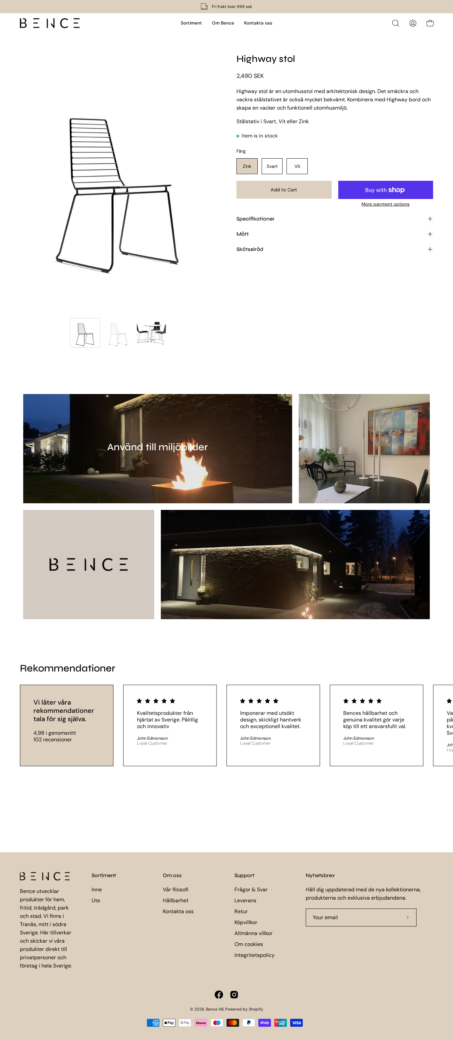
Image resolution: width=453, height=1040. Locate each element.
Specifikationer (255, 219)
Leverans (245, 900)
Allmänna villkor (253, 933)
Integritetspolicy (254, 955)
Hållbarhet (175, 900)
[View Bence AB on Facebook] (219, 995)
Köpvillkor (245, 922)
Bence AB (215, 1009)
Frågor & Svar (251, 889)
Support (244, 875)
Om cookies (248, 944)
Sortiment (104, 875)
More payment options (385, 204)
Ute (96, 900)
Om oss (172, 875)
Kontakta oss (178, 911)
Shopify (256, 1009)
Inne (97, 889)
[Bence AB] (50, 23)
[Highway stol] (85, 333)
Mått (242, 234)
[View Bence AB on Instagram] (234, 995)
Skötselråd (249, 249)
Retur (241, 911)
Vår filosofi (175, 889)
